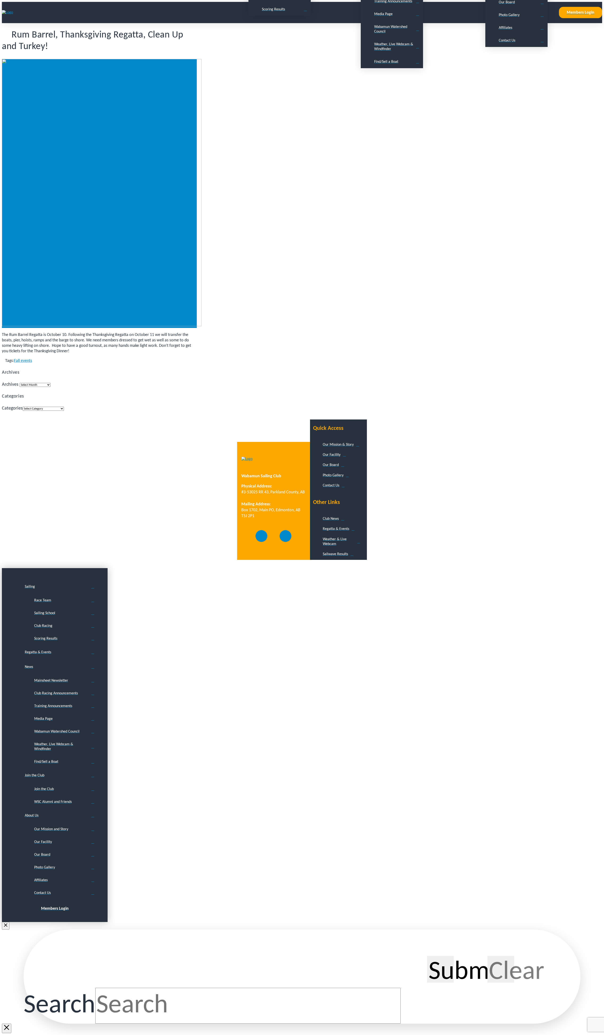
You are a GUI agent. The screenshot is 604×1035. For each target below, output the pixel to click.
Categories (12, 408)
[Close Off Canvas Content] (5, 926)
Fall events (23, 361)
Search (59, 1006)
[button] (553, 12)
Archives (10, 384)
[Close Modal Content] (6, 1028)
